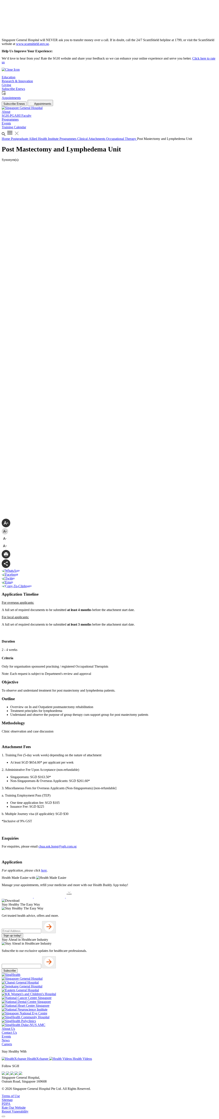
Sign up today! (12, 935)
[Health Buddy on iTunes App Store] (18, 897)
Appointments (42, 103)
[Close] (3, 1116)
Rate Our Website (14, 1107)
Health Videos (82, 1059)
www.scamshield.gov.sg (32, 44)
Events (6, 1036)
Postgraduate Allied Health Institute (35, 139)
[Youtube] (8, 1074)
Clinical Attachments (91, 139)
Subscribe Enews (14, 103)
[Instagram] (12, 1074)
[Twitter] (17, 1074)
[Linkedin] (20, 1074)
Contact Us (9, 1032)
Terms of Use (11, 1096)
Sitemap (7, 1100)
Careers (7, 1044)
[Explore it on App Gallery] (81, 897)
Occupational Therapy (121, 139)
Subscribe (9, 970)
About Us (8, 1029)
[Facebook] (4, 1074)
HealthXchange (37, 1059)
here (44, 870)
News (6, 1040)
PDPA (6, 1104)
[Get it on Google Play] (50, 897)
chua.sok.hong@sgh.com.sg (57, 846)
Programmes (68, 139)
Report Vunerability (15, 1111)
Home (6, 139)
